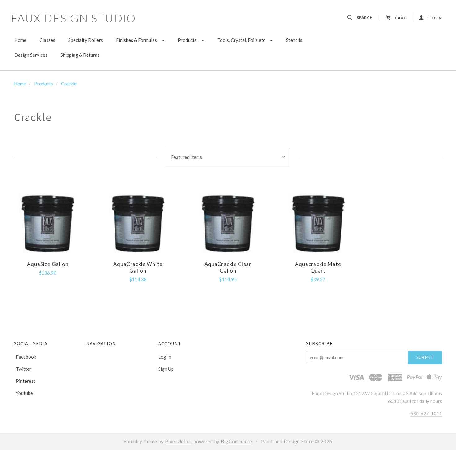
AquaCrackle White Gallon (137, 267)
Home (20, 40)
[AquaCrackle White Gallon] (138, 223)
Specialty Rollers (85, 40)
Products (187, 40)
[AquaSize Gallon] (47, 223)
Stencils (294, 40)
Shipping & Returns (80, 55)
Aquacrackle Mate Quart (318, 267)
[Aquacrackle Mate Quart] (318, 223)
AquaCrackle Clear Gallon (228, 267)
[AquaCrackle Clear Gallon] (227, 223)
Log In (164, 357)
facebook (26, 357)
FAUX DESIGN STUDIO (73, 18)
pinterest (25, 381)
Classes (47, 40)
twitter (23, 369)
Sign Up (166, 368)
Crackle (69, 83)
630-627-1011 (426, 413)
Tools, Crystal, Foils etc (241, 40)
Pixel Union (178, 441)
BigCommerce (236, 441)
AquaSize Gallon (47, 264)
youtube (24, 392)
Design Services (30, 55)
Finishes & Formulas (136, 40)
